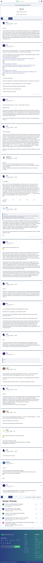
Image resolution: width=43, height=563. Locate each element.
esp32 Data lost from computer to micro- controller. (16, 517)
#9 (41, 242)
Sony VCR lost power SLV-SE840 (12, 508)
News (25, 536)
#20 (41, 485)
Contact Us (6, 541)
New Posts (25, 14)
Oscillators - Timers (38, 555)
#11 (41, 303)
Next (10, 18)
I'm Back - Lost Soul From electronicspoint (14, 513)
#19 (41, 462)
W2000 (9, 399)
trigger (7, 368)
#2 (41, 22)
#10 (41, 283)
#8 (41, 208)
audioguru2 (8, 156)
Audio (36, 536)
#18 (41, 450)
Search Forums (19, 14)
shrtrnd (6, 505)
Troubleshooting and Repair (17, 509)
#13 (41, 353)
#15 (41, 388)
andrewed (6, 509)
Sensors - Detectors (38, 557)
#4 (41, 99)
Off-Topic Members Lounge (16, 505)
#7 (41, 176)
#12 (41, 334)
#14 (41, 368)
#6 (41, 157)
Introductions (14, 514)
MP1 (7, 207)
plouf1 (7, 429)
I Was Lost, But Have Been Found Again (14, 504)
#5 (41, 126)
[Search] (39, 1)
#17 (41, 430)
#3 (41, 45)
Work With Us (12, 541)
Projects (25, 540)
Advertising (18, 540)
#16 (41, 411)
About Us (2, 541)
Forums (25, 538)
